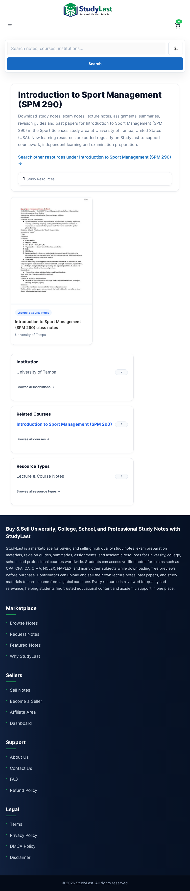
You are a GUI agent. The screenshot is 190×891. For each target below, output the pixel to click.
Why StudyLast (25, 656)
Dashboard (21, 723)
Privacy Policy (23, 835)
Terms (16, 824)
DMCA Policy (22, 846)
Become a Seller (26, 701)
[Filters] (175, 48)
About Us (19, 757)
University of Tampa (36, 372)
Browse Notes (24, 623)
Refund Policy (23, 790)
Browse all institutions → (35, 387)
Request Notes (24, 634)
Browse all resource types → (38, 491)
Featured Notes (25, 645)
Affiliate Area (23, 712)
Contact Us (21, 768)
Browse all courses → (33, 439)
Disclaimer (20, 857)
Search (95, 63)
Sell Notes (20, 690)
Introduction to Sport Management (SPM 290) (64, 424)
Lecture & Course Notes (40, 476)
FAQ (14, 779)
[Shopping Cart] (177, 26)
